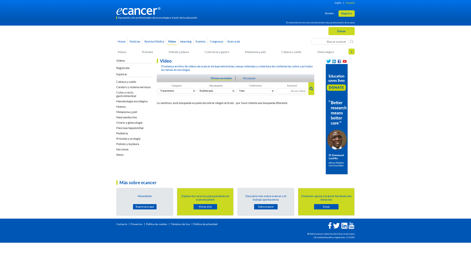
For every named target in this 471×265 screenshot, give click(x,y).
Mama (122, 52)
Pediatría (122, 133)
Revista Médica (154, 41)
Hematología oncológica (132, 101)
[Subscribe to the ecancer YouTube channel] (351, 225)
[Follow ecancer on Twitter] (336, 225)
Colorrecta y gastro (217, 52)
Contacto (122, 224)
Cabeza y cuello (291, 52)
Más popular (249, 78)
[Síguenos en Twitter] (328, 61)
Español (350, 2)
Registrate (123, 68)
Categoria (176, 85)
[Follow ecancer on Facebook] (330, 225)
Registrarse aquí (145, 206)
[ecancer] (139, 10)
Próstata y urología (128, 138)
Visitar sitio (205, 206)
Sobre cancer (266, 206)
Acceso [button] (329, 13)
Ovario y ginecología (129, 122)
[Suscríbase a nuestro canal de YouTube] (344, 61)
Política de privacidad (205, 224)
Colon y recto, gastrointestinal (126, 94)
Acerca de (233, 41)
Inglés (338, 2)
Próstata (147, 52)
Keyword (292, 85)
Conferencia (255, 85)
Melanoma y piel (255, 52)
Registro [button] (346, 13)
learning (186, 41)
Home (121, 41)
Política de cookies (156, 224)
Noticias (135, 41)
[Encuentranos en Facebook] (339, 61)
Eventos (201, 41)
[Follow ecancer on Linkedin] (344, 225)
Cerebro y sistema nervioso (133, 87)
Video (172, 41)
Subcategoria (216, 85)
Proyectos (137, 224)
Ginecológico (325, 52)
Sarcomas (122, 149)
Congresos (216, 41)
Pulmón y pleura (179, 52)
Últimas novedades (221, 78)
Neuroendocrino (126, 117)
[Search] (352, 41)
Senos (120, 154)
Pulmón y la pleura (127, 144)
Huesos (121, 106)
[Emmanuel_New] (337, 119)
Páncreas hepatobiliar (130, 128)
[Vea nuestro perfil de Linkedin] (334, 61)
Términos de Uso (180, 224)
